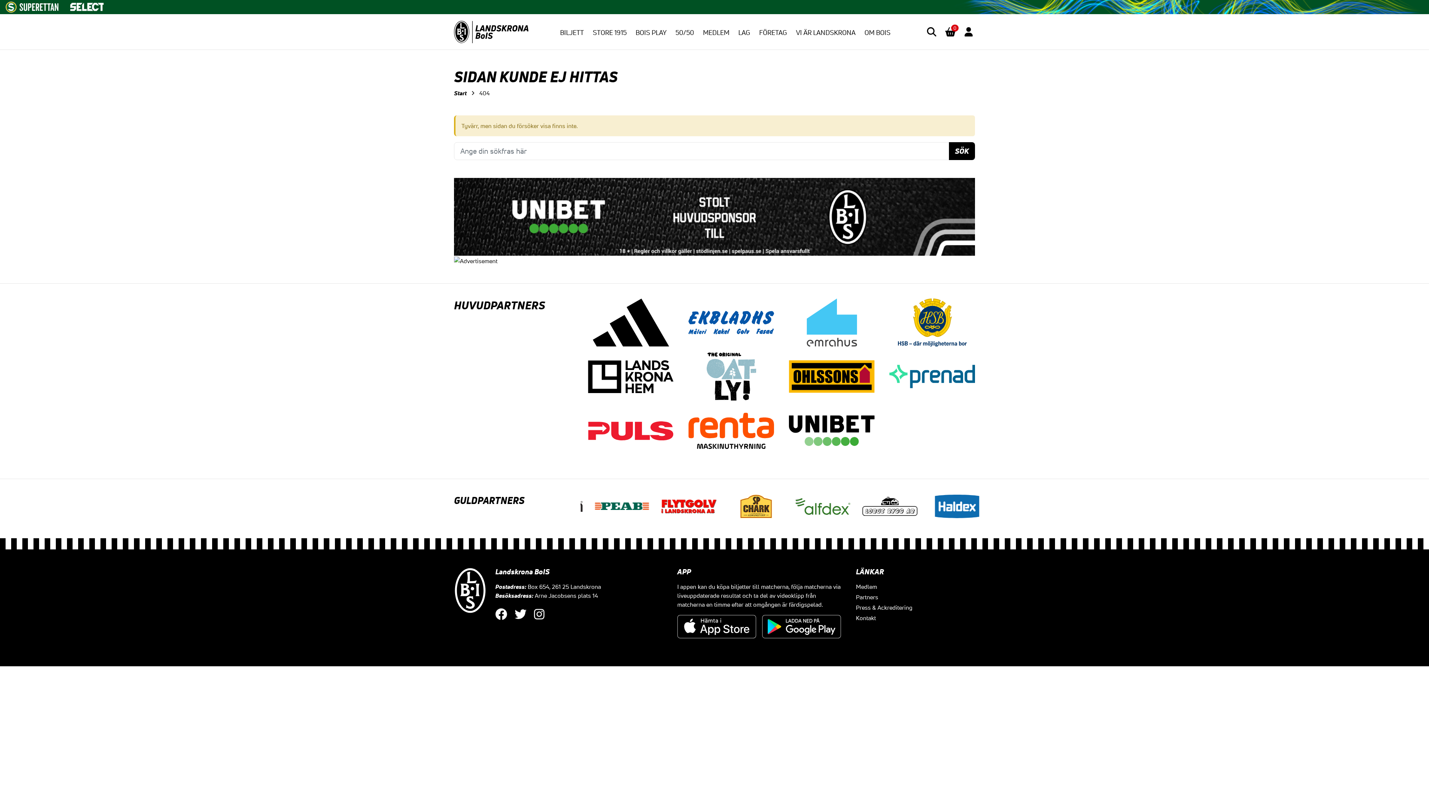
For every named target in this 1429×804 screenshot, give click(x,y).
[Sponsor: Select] (87, 5)
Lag (744, 32)
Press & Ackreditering (884, 607)
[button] (932, 32)
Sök (962, 151)
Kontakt (866, 618)
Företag (773, 32)
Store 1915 (610, 32)
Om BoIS (877, 32)
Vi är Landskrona (826, 32)
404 (484, 93)
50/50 (684, 32)
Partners (867, 597)
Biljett (572, 32)
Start (460, 93)
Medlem (716, 32)
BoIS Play (651, 32)
